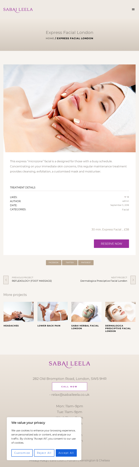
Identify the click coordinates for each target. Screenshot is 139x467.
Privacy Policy (38, 460)
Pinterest (86, 262)
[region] (44, 438)
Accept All (66, 452)
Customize (22, 452)
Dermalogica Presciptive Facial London (103, 280)
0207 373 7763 (69, 387)
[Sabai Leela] (69, 364)
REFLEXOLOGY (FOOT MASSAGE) (32, 280)
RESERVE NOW (111, 243)
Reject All (44, 452)
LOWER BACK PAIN (49, 325)
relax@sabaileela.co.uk (70, 395)
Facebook (53, 262)
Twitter (70, 262)
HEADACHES (11, 325)
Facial (125, 209)
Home (50, 38)
